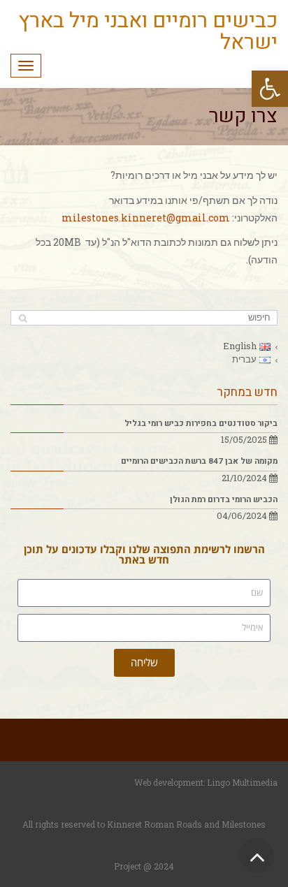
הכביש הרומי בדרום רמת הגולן (224, 500)
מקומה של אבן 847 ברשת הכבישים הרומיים (199, 461)
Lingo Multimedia (242, 782)
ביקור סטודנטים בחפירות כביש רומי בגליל (201, 424)
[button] (270, 89)
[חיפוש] (22, 318)
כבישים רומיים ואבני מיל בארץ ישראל (148, 32)
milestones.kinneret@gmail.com (146, 217)
